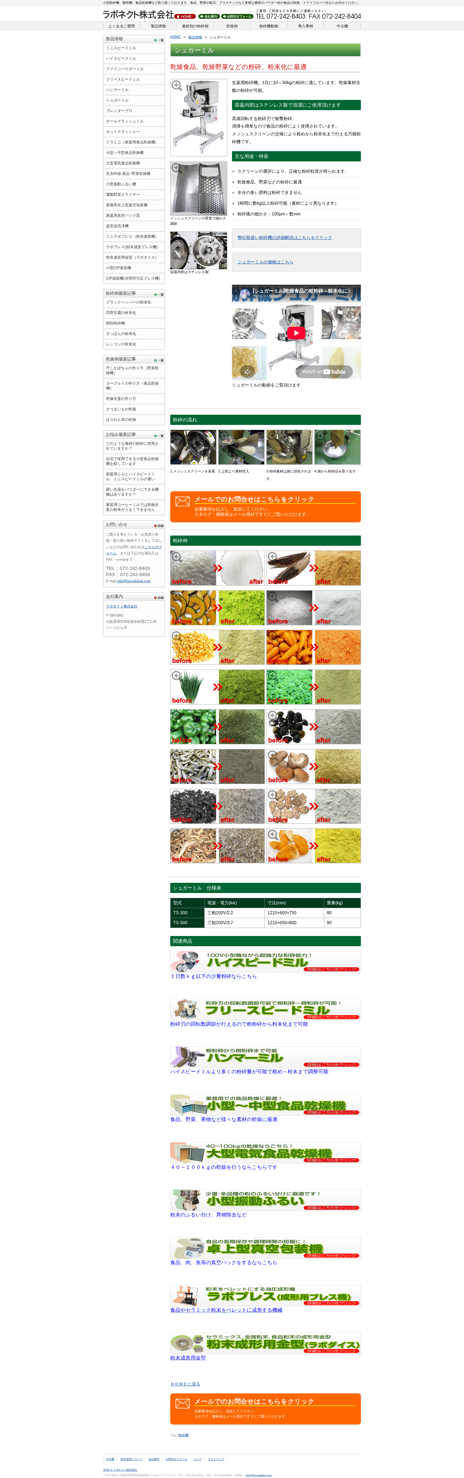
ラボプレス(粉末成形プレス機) (132, 247)
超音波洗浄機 (117, 226)
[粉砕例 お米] (217, 584)
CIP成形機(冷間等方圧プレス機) (133, 278)
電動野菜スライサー (123, 194)
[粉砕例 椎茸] (313, 782)
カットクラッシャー (123, 131)
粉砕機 (183, 1435)
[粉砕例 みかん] (313, 861)
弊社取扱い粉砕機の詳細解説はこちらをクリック (285, 237)
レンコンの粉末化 (121, 344)
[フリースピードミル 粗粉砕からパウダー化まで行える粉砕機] (265, 1019)
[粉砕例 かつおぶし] (313, 584)
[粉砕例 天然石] (217, 822)
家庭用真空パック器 (123, 215)
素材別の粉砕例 (195, 26)
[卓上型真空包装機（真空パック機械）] (265, 1257)
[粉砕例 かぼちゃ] (217, 623)
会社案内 (114, 596)
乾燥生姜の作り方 (121, 398)
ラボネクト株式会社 (121, 606)
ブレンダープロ (119, 111)
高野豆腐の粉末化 (121, 312)
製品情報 (158, 26)
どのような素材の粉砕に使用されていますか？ (132, 445)
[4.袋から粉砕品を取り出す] (337, 463)
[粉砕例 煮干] (217, 782)
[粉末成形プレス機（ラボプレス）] (265, 1305)
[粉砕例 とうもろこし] (217, 663)
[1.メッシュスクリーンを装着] (193, 463)
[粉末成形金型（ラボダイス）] (265, 1352)
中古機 (342, 26)
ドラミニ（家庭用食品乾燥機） (132, 142)
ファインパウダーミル (125, 69)
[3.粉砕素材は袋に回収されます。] (289, 463)
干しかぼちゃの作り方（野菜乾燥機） (132, 370)
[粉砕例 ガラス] (313, 623)
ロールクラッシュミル (125, 121)
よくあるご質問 (121, 26)
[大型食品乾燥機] (265, 1162)
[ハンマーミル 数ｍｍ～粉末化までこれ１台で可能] (265, 1066)
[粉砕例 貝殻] (313, 742)
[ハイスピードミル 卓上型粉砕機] (265, 971)
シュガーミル (117, 100)
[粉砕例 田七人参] (313, 822)
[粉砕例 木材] (217, 861)
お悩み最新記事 (121, 434)
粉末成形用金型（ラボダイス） (132, 257)
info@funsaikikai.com (134, 581)
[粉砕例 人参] (313, 663)
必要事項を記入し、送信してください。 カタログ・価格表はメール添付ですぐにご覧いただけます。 (254, 506)
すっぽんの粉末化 (121, 333)
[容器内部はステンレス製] (198, 268)
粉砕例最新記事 (121, 293)
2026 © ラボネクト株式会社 (120, 1469)
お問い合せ (116, 524)
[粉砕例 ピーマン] (217, 742)
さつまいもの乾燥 (121, 409)
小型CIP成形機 (118, 268)
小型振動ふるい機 (121, 184)
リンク (198, 1459)
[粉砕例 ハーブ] (313, 703)
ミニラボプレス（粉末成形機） (132, 236)
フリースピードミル (123, 79)
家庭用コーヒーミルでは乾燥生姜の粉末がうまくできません (132, 507)
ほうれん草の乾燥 (121, 419)
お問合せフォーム (176, 1459)
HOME (175, 37)
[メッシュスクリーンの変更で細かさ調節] (198, 214)
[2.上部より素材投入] (241, 463)
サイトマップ (216, 1459)
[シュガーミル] (198, 155)
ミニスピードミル (121, 48)
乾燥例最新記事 (121, 359)
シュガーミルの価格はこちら (265, 262)
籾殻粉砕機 (115, 323)
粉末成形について (131, 1459)
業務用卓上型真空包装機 (126, 205)
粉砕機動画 (268, 26)
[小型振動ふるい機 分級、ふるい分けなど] (265, 1209)
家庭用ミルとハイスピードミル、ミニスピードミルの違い (130, 476)
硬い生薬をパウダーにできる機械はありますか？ (132, 491)
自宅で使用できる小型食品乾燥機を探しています (132, 461)
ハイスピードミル (121, 58)
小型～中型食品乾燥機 (125, 152)
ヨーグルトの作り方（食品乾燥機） (132, 385)
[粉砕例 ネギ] (217, 703)
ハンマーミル (117, 90)
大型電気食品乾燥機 (123, 163)
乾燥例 (232, 26)
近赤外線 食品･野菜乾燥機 (128, 173)
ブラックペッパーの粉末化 (128, 302)
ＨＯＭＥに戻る (185, 1384)
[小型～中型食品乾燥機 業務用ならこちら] (265, 1114)
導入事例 (305, 26)
